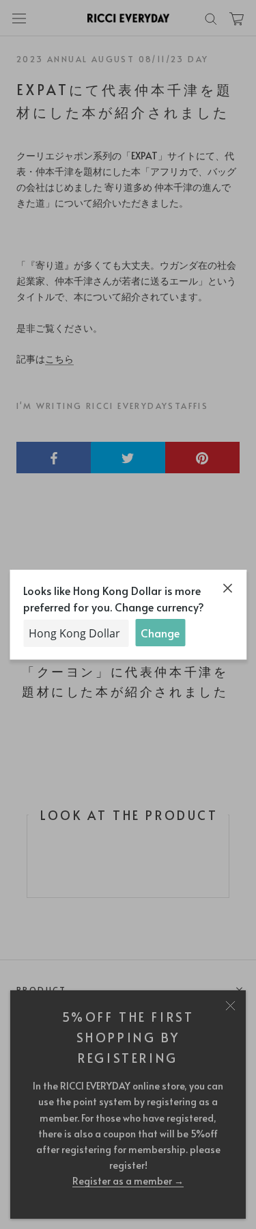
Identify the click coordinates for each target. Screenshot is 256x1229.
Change (160, 632)
